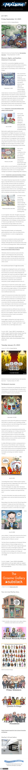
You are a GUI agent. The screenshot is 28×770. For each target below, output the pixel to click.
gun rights (15, 334)
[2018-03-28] (8, 207)
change (7, 333)
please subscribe (14, 586)
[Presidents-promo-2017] (14, 725)
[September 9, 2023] (8, 86)
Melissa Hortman (5, 336)
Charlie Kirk (11, 333)
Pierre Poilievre (19, 564)
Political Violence (18, 336)
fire (11, 563)
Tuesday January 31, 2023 (10, 345)
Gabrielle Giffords (9, 334)
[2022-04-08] (11, 476)
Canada (7, 561)
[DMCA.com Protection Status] (4, 769)
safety (11, 338)
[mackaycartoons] (14, 6)
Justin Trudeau (7, 564)
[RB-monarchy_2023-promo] (14, 655)
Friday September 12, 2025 (11, 19)
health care (19, 563)
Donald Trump (21, 333)
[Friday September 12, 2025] (14, 49)
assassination (19, 331)
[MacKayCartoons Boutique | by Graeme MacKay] (14, 619)
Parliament (13, 564)
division (16, 333)
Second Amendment (17, 338)
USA (7, 331)
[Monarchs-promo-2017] (14, 707)
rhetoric (7, 338)
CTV (5, 554)
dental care (7, 563)
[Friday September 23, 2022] (11, 415)
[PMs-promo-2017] (14, 691)
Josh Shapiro (20, 334)
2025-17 (14, 331)
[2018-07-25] (8, 125)
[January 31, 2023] (14, 375)
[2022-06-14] (11, 530)
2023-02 (16, 561)
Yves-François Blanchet (6, 566)
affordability (20, 561)
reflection (3, 338)
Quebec (24, 564)
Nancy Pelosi (11, 336)
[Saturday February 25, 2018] (8, 160)
